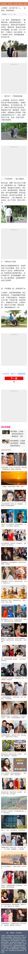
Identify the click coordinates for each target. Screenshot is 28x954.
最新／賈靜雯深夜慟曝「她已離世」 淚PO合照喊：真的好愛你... (14, 659)
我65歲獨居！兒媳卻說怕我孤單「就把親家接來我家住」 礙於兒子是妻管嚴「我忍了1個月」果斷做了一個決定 (17, 443)
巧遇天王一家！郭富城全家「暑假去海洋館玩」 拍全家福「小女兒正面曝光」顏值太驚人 (13, 525)
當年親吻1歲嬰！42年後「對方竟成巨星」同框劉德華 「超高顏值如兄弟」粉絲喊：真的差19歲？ (14, 468)
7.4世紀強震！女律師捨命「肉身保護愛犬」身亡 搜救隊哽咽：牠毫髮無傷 (14, 678)
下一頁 (14, 378)
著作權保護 (19, 932)
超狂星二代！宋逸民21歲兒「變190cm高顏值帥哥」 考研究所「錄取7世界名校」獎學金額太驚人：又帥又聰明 (14, 640)
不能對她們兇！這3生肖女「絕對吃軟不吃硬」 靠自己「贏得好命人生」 (14, 582)
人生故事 (15, 4)
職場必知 (21, 4)
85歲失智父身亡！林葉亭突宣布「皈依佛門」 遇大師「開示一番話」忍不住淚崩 (13, 793)
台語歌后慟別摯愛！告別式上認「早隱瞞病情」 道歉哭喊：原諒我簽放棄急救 (13, 504)
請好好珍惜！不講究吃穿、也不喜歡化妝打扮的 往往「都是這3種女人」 (13, 812)
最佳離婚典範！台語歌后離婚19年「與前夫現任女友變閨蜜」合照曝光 (13, 563)
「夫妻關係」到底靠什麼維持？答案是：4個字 (12, 486)
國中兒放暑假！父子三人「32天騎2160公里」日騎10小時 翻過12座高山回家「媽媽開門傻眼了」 (14, 620)
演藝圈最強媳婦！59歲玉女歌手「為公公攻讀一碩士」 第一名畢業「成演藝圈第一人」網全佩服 (13, 848)
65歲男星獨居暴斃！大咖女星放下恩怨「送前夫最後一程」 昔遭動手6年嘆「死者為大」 (13, 736)
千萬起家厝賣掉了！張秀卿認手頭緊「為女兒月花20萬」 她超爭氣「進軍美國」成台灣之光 (13, 924)
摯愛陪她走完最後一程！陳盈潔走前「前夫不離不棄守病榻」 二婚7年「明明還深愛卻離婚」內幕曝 (13, 716)
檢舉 (15, 14)
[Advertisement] (14, 80)
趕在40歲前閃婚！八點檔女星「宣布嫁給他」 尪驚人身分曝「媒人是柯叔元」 (13, 544)
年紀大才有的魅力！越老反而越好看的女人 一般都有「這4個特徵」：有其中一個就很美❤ (13, 774)
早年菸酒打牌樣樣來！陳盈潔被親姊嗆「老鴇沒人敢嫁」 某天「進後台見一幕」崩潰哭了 (13, 905)
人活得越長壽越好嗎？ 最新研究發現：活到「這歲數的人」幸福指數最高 (13, 697)
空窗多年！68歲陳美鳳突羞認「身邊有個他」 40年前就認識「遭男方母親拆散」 (13, 886)
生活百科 (10, 4)
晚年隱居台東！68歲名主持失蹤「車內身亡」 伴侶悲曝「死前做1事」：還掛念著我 (13, 755)
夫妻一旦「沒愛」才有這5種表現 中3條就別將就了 (13, 830)
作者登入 (4, 4)
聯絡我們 (12, 932)
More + (25, 449)
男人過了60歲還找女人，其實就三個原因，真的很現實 (13, 867)
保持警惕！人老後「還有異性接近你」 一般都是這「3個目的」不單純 (18, 433)
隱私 (7, 932)
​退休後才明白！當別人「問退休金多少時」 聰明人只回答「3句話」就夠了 (13, 601)
